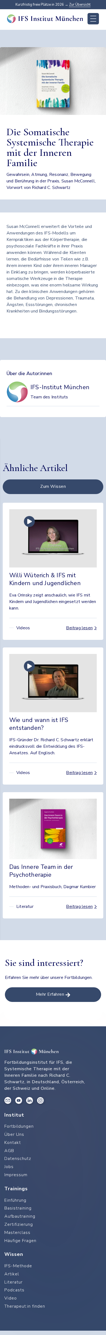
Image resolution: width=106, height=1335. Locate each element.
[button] (93, 18)
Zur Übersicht (80, 4)
